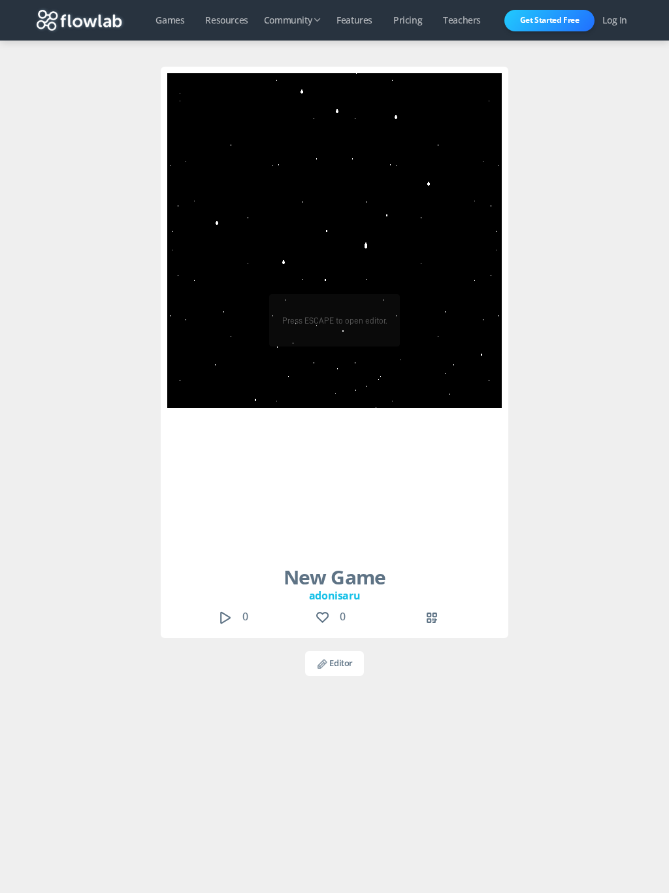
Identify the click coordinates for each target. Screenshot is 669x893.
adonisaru (334, 595)
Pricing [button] (407, 20)
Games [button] (169, 20)
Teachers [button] (462, 20)
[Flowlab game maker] (79, 20)
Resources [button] (226, 20)
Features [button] (354, 20)
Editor (340, 663)
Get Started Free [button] (549, 19)
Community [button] (288, 20)
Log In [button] (614, 20)
